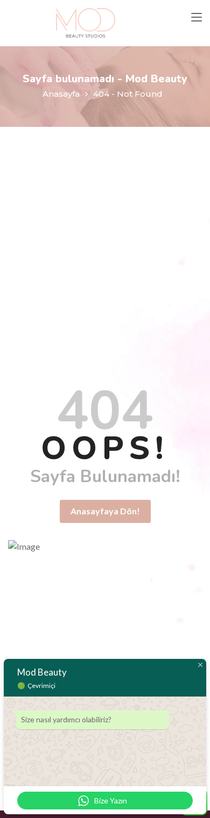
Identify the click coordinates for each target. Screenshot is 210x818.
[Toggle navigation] (196, 18)
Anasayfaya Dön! (105, 511)
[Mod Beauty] (85, 23)
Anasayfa (61, 94)
